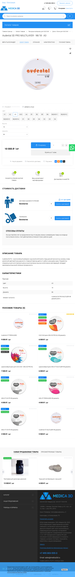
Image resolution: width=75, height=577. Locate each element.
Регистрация (11, 2)
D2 (28, 119)
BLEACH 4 (16, 119)
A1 (5, 114)
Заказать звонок (64, 3)
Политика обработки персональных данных (54, 548)
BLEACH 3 (7, 119)
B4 (47, 114)
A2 (10, 114)
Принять (64, 569)
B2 (37, 114)
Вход (3, 2)
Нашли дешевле (17, 161)
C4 (55, 119)
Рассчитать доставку (34, 161)
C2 (44, 119)
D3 (34, 119)
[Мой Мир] (61, 161)
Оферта (42, 544)
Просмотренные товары (51, 452)
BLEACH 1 (55, 114)
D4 (39, 119)
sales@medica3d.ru (52, 558)
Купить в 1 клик (50, 152)
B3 (42, 114)
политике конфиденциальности (33, 571)
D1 (23, 119)
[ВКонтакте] (56, 161)
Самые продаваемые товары (26, 452)
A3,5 (20, 114)
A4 (26, 114)
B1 (32, 114)
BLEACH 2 (64, 114)
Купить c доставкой (62, 204)
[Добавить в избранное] (70, 49)
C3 (49, 119)
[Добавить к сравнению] (70, 53)
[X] (64, 161)
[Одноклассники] (58, 161)
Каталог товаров (12, 25)
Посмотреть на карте (46, 519)
